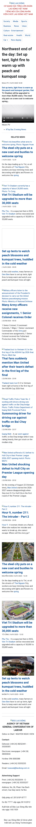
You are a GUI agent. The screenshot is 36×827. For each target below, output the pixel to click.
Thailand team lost (10, 383)
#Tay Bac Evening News (16, 129)
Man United (12, 487)
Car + (5, 40)
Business (7, 26)
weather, (15, 271)
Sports (24, 21)
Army (20, 331)
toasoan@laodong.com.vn (18, 768)
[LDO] (18, 143)
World (27, 35)
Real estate (8, 35)
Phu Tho (5, 211)
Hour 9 (5, 525)
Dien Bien (6, 274)
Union (24, 26)
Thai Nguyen (19, 167)
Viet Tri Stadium (8, 214)
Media (15, 21)
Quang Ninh (6, 434)
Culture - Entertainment (13, 30)
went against (23, 434)
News (16, 26)
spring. (16, 175)
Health (19, 35)
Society (6, 21)
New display (16, 40)
